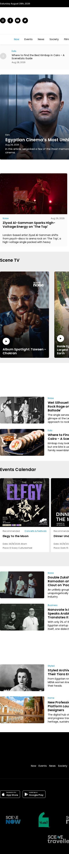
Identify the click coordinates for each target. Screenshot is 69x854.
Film (66, 39)
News (41, 39)
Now (16, 39)
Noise (5, 218)
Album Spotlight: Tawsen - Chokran (24, 351)
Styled (51, 665)
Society (54, 39)
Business (53, 605)
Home (51, 697)
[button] (3, 56)
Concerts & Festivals (36, 531)
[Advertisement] (55, 379)
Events (28, 39)
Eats (50, 430)
